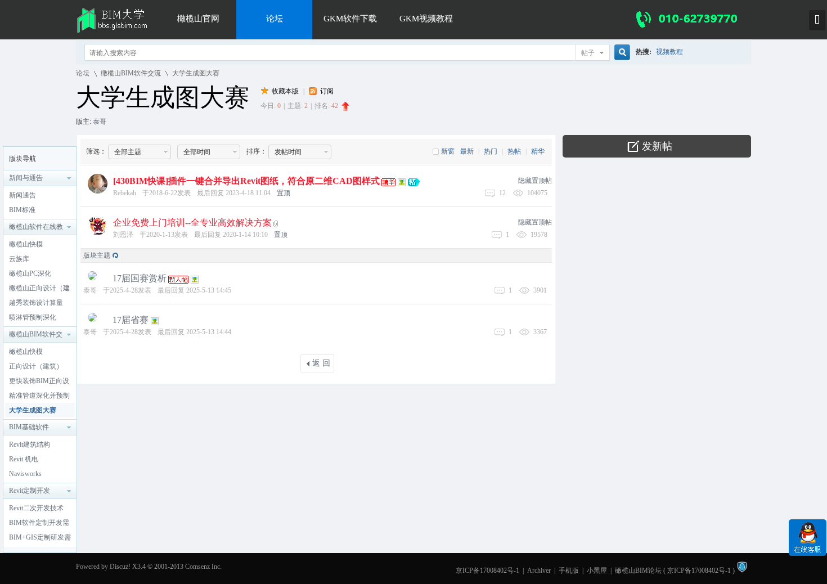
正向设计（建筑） (36, 366)
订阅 (327, 91)
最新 (467, 151)
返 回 (321, 363)
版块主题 (96, 255)
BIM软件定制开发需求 (39, 524)
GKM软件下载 (350, 18)
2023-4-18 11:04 (248, 193)
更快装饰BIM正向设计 (39, 382)
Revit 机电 (23, 459)
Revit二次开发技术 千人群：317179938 (37, 509)
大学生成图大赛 (195, 73)
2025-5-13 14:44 (208, 332)
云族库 (19, 259)
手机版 (569, 570)
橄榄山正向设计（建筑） (39, 289)
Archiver (539, 570)
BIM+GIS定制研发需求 (40, 539)
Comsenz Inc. (203, 566)
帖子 (588, 53)
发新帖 (657, 146)
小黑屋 (597, 570)
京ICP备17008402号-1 (487, 570)
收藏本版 (286, 91)
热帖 (514, 151)
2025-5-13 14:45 (208, 290)
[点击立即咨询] (807, 554)
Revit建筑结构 (29, 444)
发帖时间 (288, 152)
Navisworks (25, 474)
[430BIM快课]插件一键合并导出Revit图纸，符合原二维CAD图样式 (246, 181)
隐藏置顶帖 (535, 181)
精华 (538, 151)
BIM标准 (22, 210)
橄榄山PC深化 (30, 273)
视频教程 (669, 52)
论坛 (274, 18)
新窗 (448, 151)
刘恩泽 (123, 235)
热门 (490, 151)
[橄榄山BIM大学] (116, 31)
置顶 (283, 193)
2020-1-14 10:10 (245, 235)
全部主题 (127, 152)
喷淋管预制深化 (32, 317)
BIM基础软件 (29, 427)
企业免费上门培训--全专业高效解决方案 (192, 222)
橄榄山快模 (26, 244)
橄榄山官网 (198, 18)
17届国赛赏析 (140, 278)
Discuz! (120, 566)
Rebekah (124, 193)
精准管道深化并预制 (39, 395)
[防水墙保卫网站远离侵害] (742, 570)
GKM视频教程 (426, 18)
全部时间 (196, 152)
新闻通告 (22, 195)
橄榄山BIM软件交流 (131, 73)
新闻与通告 (26, 178)
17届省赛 (131, 320)
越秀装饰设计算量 (36, 303)
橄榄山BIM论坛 (638, 570)
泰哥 (99, 121)
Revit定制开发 (29, 491)
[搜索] (620, 52)
